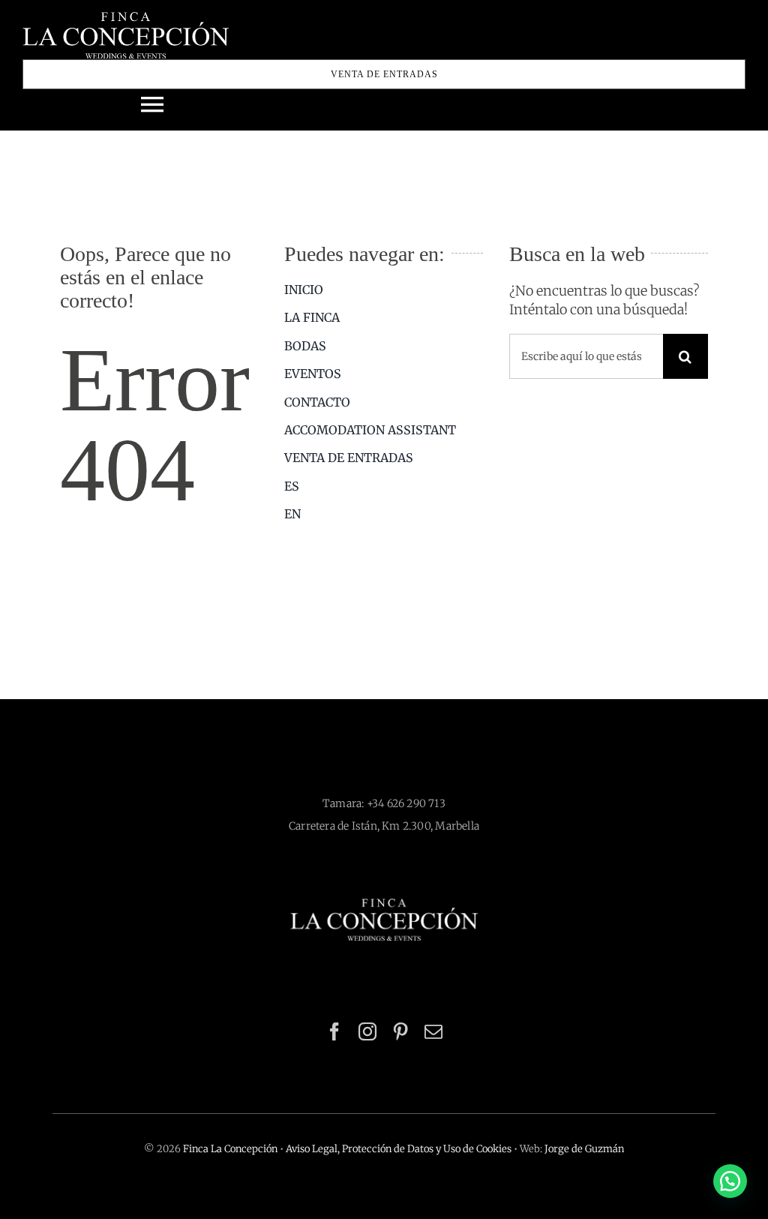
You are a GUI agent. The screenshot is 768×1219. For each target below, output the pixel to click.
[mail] (433, 1031)
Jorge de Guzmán (584, 1148)
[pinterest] (401, 1031)
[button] (730, 1181)
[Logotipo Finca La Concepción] (384, 905)
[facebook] (335, 1031)
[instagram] (367, 1031)
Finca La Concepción (230, 1148)
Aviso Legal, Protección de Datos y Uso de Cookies (399, 1148)
